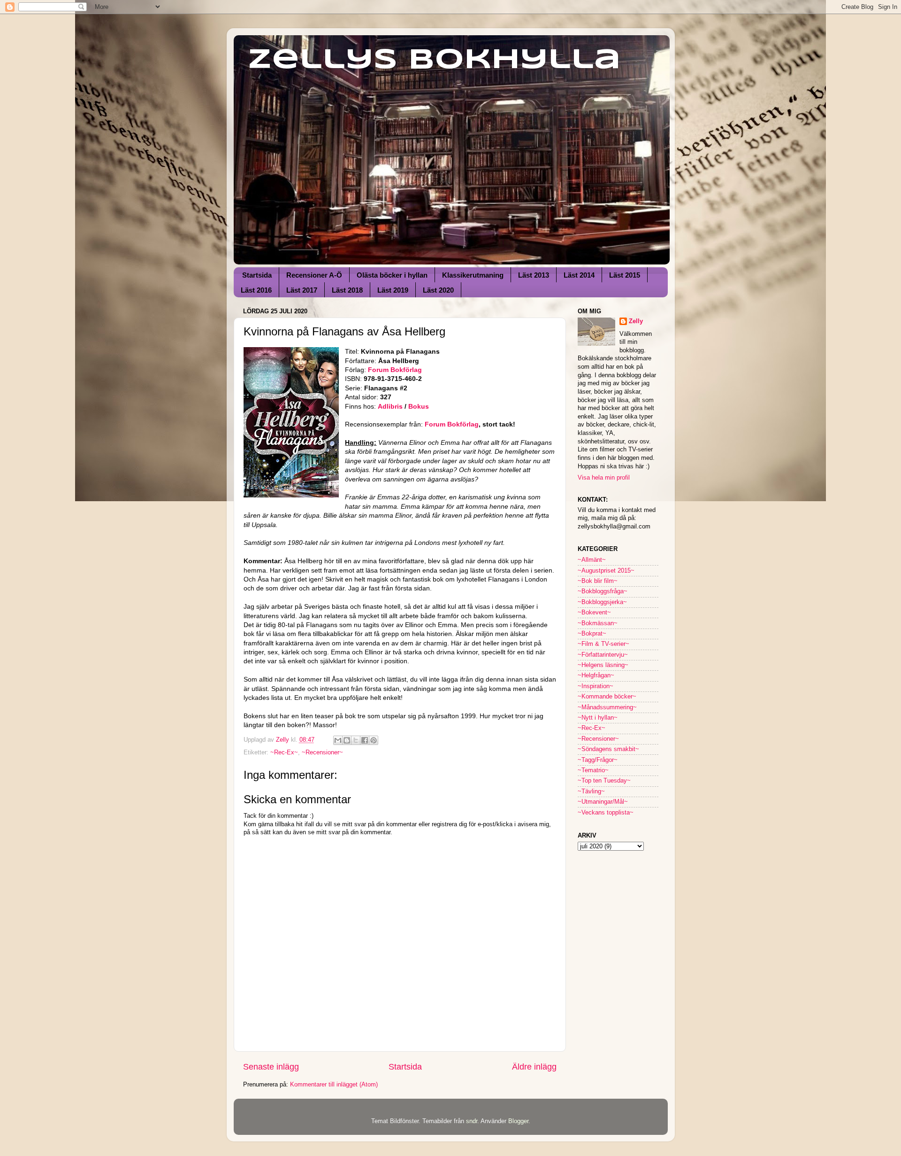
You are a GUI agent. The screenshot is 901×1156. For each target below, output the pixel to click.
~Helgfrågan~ (596, 675)
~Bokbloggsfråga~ (602, 591)
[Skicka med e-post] (338, 740)
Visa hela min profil (604, 477)
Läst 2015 (624, 275)
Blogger (518, 1121)
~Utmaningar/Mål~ (603, 802)
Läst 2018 (347, 290)
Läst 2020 (438, 290)
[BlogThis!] (346, 740)
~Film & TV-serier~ (603, 644)
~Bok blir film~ (598, 581)
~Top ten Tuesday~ (604, 780)
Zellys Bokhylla (434, 60)
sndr (471, 1121)
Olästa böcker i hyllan (392, 275)
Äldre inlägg (534, 1066)
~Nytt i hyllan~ (598, 717)
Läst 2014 (579, 275)
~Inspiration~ (595, 686)
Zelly (636, 321)
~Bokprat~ (592, 633)
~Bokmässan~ (598, 623)
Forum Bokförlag (395, 369)
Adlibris (391, 406)
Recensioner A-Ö (314, 275)
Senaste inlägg (271, 1066)
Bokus (418, 406)
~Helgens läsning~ (603, 665)
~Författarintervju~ (603, 655)
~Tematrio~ (593, 770)
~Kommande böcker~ (607, 696)
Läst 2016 (256, 290)
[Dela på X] (355, 740)
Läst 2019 (392, 290)
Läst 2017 (301, 290)
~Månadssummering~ (607, 707)
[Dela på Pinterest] (373, 740)
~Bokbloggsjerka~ (602, 602)
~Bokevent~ (594, 612)
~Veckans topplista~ (606, 812)
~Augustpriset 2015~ (606, 570)
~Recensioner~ (322, 752)
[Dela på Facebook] (364, 740)
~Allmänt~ (592, 560)
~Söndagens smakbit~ (608, 749)
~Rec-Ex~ (284, 752)
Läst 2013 (533, 275)
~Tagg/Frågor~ (598, 760)
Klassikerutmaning (473, 275)
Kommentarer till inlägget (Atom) (334, 1084)
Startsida (257, 275)
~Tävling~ (591, 791)
